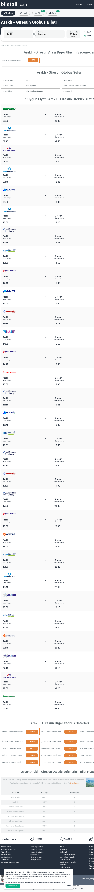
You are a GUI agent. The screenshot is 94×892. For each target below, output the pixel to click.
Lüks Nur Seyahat (36, 857)
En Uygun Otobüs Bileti (8, 849)
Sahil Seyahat (31, 86)
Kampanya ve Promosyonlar (10, 862)
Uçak (24, 13)
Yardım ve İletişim (65, 867)
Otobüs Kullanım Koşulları (68, 862)
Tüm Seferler (5, 852)
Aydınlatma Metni (11, 878)
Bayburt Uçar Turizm (36, 852)
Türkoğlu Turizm (35, 859)
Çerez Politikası (65, 859)
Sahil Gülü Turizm (36, 849)
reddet (26, 876)
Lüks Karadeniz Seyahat (34, 91)
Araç (55, 12)
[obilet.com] (14, 6)
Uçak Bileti (63, 849)
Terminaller (4, 859)
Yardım (79, 4)
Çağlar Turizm (34, 854)
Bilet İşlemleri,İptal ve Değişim (65, 870)
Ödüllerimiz (63, 864)
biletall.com (74, 783)
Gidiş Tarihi (74, 32)
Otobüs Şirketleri (6, 857)
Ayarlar (69, 886)
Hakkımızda (63, 852)
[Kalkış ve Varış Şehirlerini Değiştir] (34, 34)
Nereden (10, 32)
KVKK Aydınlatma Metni (67, 854)
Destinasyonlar (6, 854)
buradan (21, 882)
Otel (40, 12)
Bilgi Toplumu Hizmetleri (67, 857)
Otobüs (9, 13)
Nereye (40, 32)
